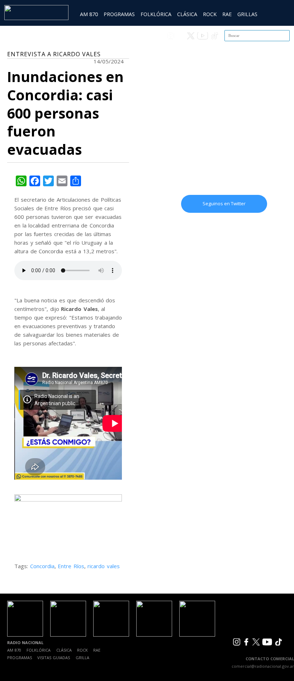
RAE (227, 14)
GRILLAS (247, 14)
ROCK (210, 14)
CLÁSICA (187, 14)
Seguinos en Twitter (224, 203)
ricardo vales (103, 566)
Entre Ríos (71, 566)
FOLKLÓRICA (156, 14)
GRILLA (82, 657)
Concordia (42, 566)
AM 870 (89, 14)
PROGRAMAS (119, 14)
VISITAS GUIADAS (53, 657)
